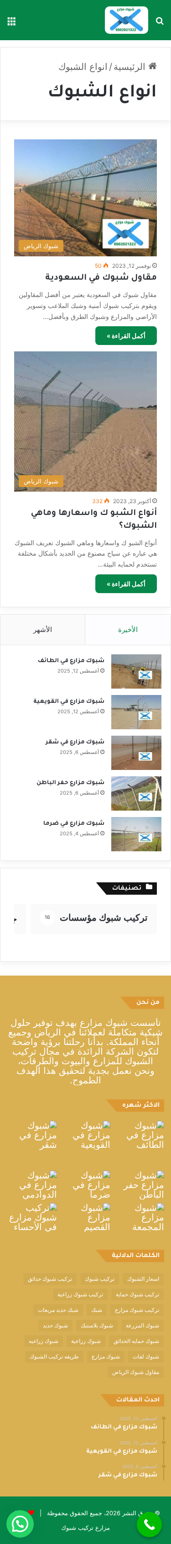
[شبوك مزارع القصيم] (86, 1217)
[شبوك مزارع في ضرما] (136, 834)
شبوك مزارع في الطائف (71, 661)
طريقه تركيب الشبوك (54, 1356)
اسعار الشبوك (143, 1278)
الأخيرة (128, 629)
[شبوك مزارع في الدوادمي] (32, 1185)
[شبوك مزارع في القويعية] (136, 712)
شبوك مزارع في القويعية (68, 702)
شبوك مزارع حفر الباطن (70, 783)
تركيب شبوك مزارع (137, 1309)
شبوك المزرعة (142, 1325)
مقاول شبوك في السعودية (101, 278)
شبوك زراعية (86, 1340)
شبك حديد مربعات (58, 1309)
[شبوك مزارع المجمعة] (139, 1217)
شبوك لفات (146, 1356)
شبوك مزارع (106, 1356)
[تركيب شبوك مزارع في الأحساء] (32, 1217)
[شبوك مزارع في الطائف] (136, 671)
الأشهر (42, 629)
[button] (20, 1524)
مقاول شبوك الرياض (135, 1372)
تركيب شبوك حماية (137, 1294)
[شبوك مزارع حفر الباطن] (136, 793)
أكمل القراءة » (126, 336)
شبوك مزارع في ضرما (73, 824)
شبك (96, 1309)
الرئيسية (131, 66)
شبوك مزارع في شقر (75, 742)
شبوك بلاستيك (97, 1325)
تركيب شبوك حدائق (50, 1278)
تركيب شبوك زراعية (80, 1294)
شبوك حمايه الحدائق (136, 1340)
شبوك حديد (55, 1325)
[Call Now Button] (149, 1524)
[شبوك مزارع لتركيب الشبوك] (126, 20)
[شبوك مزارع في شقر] (136, 753)
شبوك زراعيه (43, 1340)
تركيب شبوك (99, 1278)
